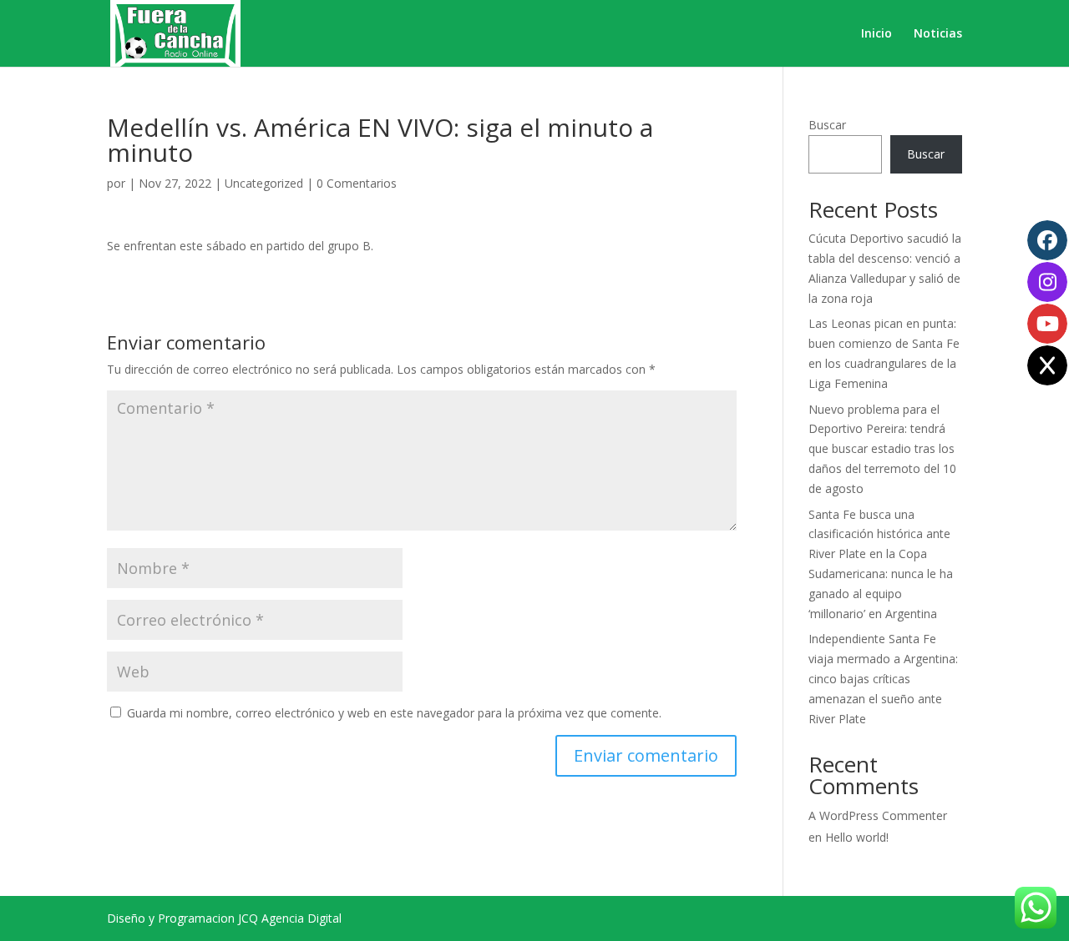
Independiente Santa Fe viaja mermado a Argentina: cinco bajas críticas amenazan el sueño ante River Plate (883, 678)
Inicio (876, 34)
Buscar (827, 125)
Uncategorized (264, 183)
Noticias (938, 34)
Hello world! (857, 837)
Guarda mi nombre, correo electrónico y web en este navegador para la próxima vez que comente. (394, 713)
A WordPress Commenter (877, 815)
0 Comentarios (357, 183)
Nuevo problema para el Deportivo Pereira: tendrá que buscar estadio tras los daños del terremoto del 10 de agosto (882, 448)
